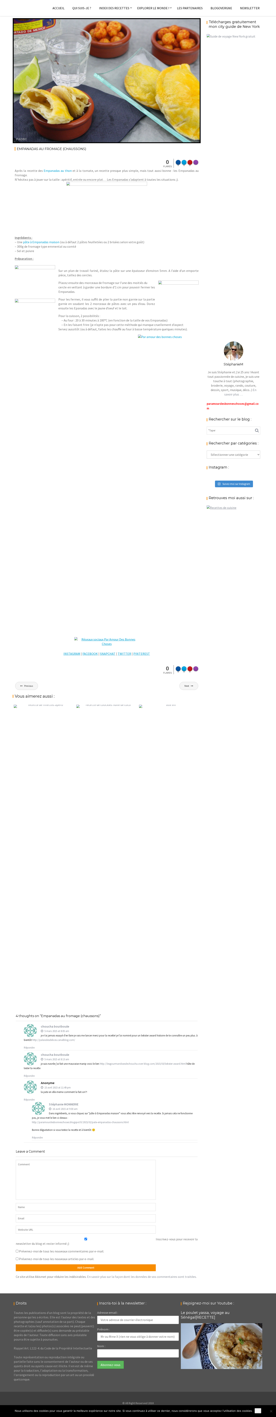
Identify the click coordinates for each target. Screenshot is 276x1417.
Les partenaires (190, 8)
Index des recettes (114, 8)
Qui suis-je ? (81, 8)
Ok (258, 1410)
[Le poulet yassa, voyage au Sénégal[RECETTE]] (221, 1346)
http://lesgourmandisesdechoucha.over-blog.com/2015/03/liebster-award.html (143, 1063)
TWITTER (124, 654)
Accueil (58, 8)
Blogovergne (221, 8)
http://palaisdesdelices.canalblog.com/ (53, 1040)
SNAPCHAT (107, 654)
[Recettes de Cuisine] (221, 508)
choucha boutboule (55, 1026)
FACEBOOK (90, 654)
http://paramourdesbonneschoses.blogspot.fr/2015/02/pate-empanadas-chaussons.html (80, 1122)
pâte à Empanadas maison (41, 242)
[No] (271, 1411)
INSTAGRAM (71, 654)
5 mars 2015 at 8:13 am (56, 1059)
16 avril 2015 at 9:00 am (65, 1109)
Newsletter (250, 8)
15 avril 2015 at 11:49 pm (57, 1087)
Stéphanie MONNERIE (63, 1104)
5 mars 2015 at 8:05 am (56, 1031)
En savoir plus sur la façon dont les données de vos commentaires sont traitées (141, 1277)
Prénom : (103, 1329)
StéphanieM (54, 24)
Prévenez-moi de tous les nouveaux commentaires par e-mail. (61, 1251)
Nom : (101, 1346)
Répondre (29, 1047)
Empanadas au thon (58, 171)
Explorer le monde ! (153, 8)
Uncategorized (184, 24)
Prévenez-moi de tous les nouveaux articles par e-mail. (56, 1259)
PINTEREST (141, 654)
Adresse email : (107, 1313)
